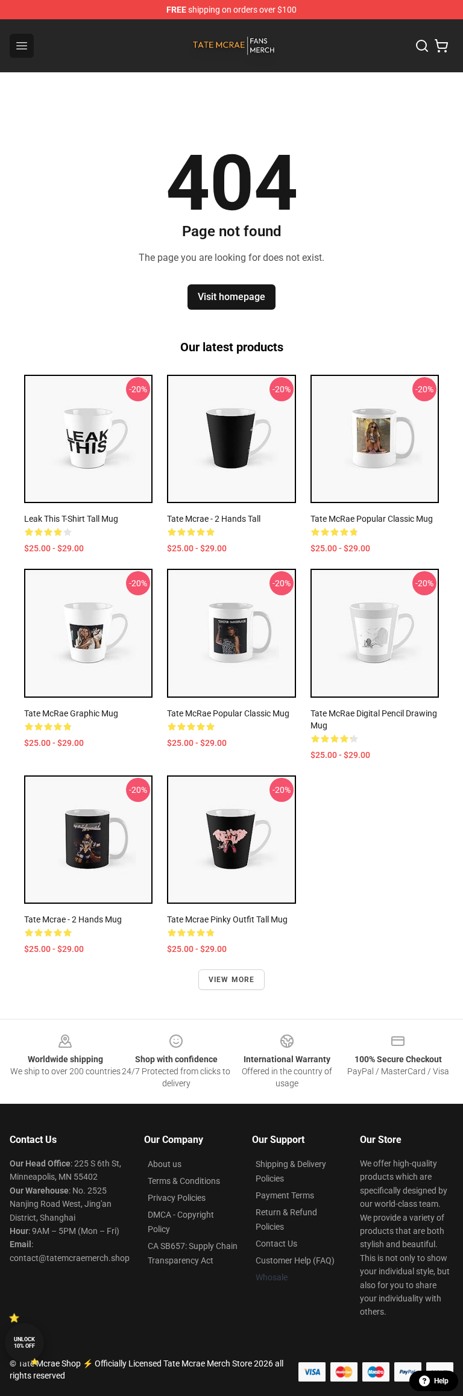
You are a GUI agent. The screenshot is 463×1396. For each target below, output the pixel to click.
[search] (422, 46)
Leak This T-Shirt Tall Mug (71, 519)
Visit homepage (231, 296)
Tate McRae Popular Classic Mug (371, 519)
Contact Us (276, 1243)
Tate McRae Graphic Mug (71, 713)
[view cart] (441, 46)
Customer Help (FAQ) (295, 1260)
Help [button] (441, 1381)
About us (164, 1164)
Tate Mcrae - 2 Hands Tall (213, 519)
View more (232, 979)
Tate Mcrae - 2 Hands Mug (73, 919)
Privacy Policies (177, 1198)
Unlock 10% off (24, 1342)
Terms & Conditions (184, 1181)
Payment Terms (285, 1195)
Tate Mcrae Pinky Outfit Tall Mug (227, 919)
